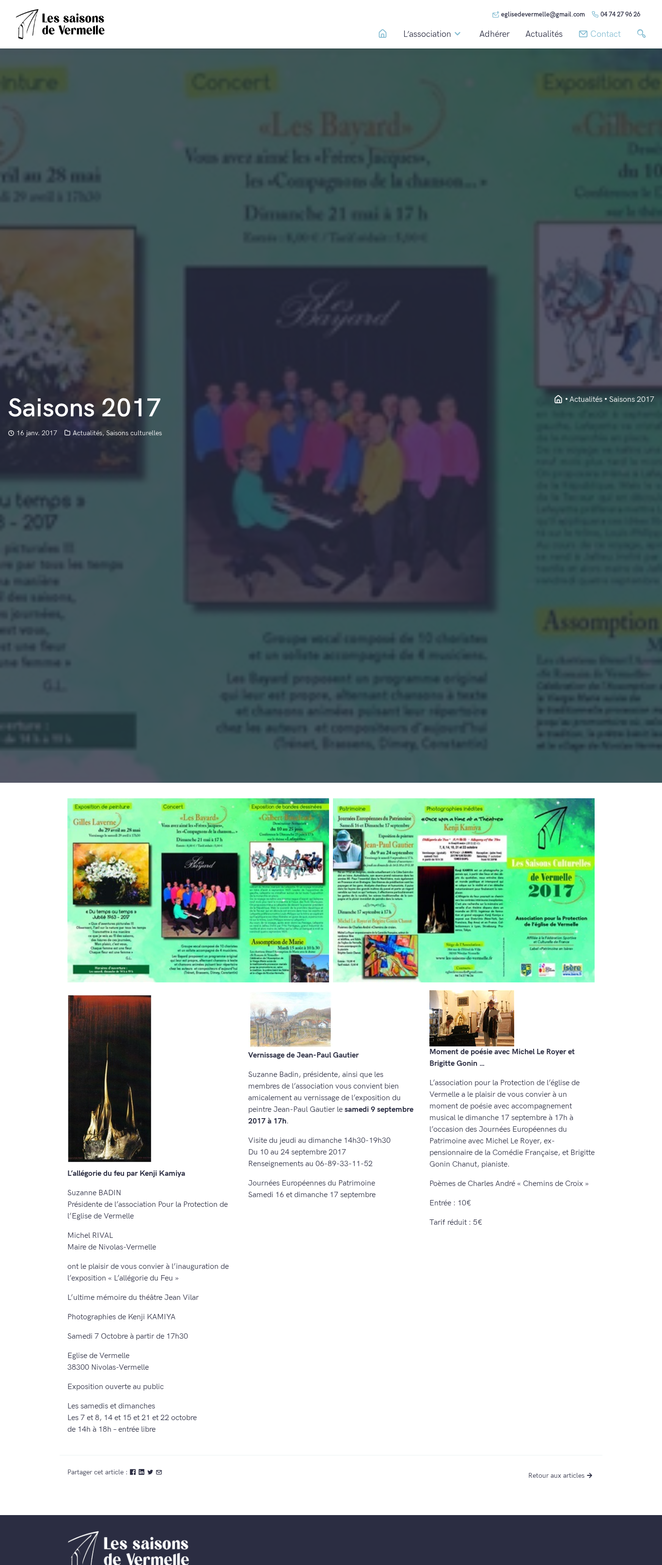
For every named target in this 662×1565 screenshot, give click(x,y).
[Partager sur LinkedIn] (142, 1472)
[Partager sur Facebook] (133, 1472)
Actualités (544, 34)
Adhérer (494, 34)
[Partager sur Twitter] (151, 1472)
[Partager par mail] (159, 1472)
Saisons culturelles (134, 433)
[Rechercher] (641, 34)
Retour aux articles (556, 1475)
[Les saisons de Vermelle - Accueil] (558, 400)
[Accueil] (383, 34)
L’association (427, 34)
